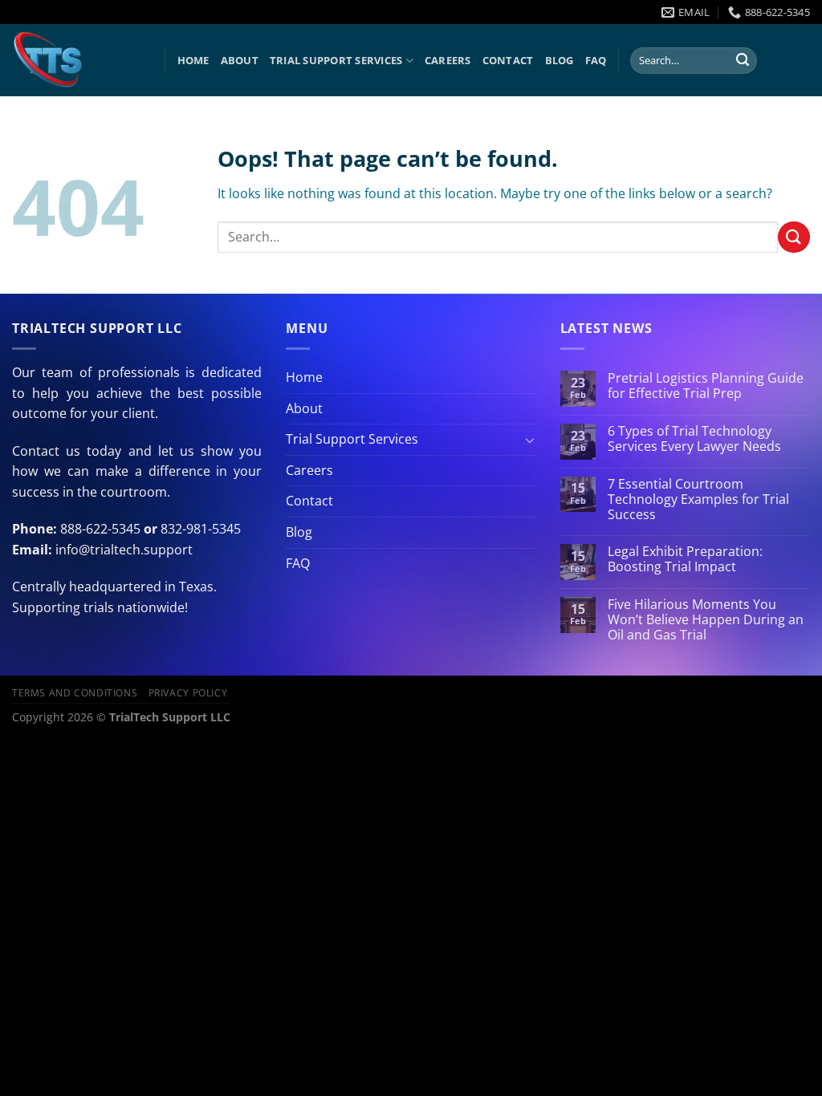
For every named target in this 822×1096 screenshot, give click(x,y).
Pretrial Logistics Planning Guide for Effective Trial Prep (706, 386)
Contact (508, 60)
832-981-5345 (201, 529)
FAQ (596, 60)
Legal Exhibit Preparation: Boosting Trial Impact (685, 559)
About (239, 60)
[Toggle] (529, 439)
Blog (559, 60)
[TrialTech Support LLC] (76, 60)
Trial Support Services (336, 60)
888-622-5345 (100, 529)
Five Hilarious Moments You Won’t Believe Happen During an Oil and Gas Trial (706, 620)
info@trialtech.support (124, 549)
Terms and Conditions (74, 693)
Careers (448, 60)
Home (193, 60)
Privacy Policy (188, 693)
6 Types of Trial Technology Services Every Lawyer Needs (694, 439)
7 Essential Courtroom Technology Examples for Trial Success (698, 500)
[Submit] (742, 61)
